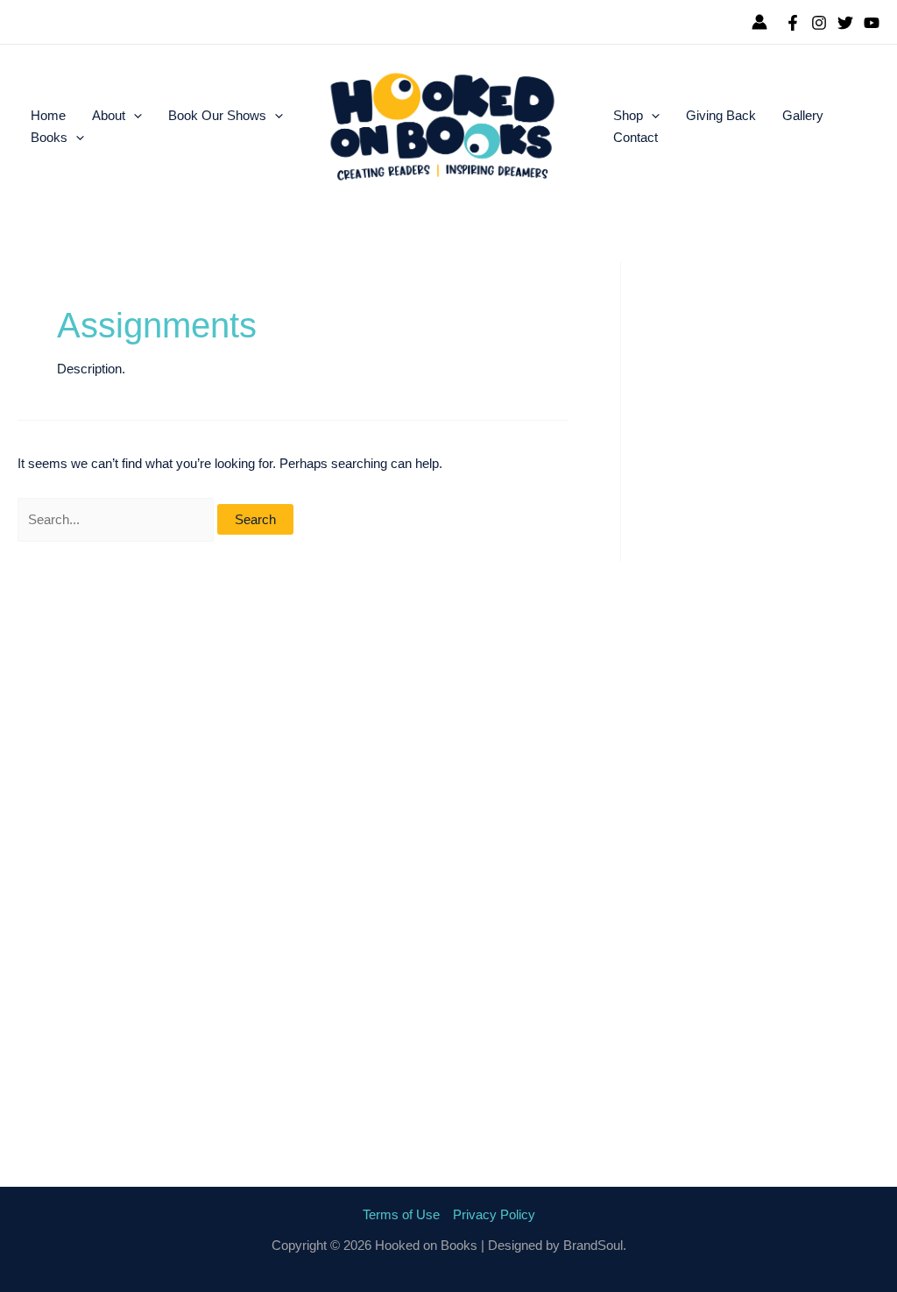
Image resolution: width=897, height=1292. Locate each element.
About (108, 115)
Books (49, 137)
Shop (628, 115)
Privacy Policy (494, 1214)
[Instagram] (819, 23)
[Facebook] (793, 23)
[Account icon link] (759, 22)
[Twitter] (845, 23)
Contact (635, 137)
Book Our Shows (217, 115)
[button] (133, 116)
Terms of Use (401, 1214)
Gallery (802, 115)
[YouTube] (871, 23)
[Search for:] (117, 519)
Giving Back (721, 115)
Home (48, 115)
